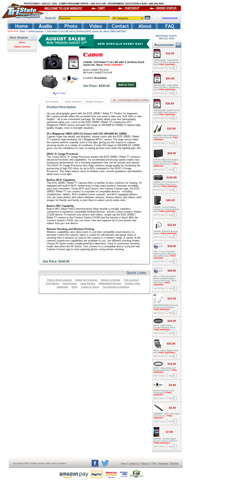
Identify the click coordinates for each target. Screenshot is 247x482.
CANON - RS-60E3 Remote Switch (165, 232)
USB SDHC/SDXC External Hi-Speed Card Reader (165, 307)
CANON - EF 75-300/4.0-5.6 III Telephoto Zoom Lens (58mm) (165, 184)
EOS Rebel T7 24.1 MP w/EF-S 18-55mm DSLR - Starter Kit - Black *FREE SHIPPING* (86, 31)
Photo (22, 31)
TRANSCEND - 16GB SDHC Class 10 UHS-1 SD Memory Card (166, 62)
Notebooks (62, 287)
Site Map (174, 463)
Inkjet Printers (70, 283)
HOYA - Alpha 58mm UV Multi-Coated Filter (165, 370)
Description (52, 101)
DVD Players (52, 283)
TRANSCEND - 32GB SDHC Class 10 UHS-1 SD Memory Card (166, 87)
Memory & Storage (110, 280)
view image (61, 93)
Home (123, 463)
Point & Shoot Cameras (59, 280)
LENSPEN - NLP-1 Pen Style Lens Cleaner (166, 416)
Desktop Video (132, 283)
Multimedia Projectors (110, 283)
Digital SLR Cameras (86, 280)
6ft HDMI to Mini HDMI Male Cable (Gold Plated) (165, 137)
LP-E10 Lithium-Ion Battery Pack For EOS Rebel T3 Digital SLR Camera (165, 163)
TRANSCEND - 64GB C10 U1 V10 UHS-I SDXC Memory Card (166, 112)
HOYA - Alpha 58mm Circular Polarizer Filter (164, 327)
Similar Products (94, 101)
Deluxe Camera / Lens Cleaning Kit (163, 392)
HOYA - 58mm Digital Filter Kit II (165, 351)
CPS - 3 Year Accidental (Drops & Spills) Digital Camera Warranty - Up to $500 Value (164, 280)
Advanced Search (170, 18)
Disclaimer (163, 463)
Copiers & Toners (90, 287)
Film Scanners (131, 280)
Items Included (73, 101)
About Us (145, 463)
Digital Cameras (36, 31)
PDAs (75, 287)
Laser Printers (87, 283)
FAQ (154, 463)
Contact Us (134, 463)
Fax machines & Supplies (116, 287)
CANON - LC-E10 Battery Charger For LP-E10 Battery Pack (166, 209)
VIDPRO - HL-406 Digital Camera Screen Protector (165, 441)
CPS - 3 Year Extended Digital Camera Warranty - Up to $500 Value (165, 255)
